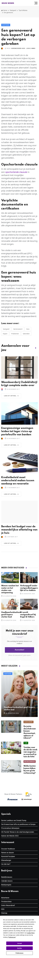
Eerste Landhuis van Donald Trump (13, 820)
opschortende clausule (16, 172)
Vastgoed (13, 10)
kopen (5, 334)
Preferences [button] (11, 937)
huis (27, 329)
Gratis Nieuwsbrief (8, 905)
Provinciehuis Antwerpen (10, 828)
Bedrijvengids (6, 885)
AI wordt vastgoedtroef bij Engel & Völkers (28, 614)
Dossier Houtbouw (8, 849)
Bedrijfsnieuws (6, 877)
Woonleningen (29, 761)
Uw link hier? (5, 864)
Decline (19, 948)
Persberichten (6, 902)
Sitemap (4, 913)
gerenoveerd (17, 329)
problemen (15, 334)
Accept (19, 943)
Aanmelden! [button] (19, 650)
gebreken (26, 334)
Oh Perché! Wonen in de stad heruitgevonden (17, 832)
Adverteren (5, 898)
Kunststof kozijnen (8, 856)
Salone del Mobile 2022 (10, 836)
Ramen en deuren (7, 853)
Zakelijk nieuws (6, 881)
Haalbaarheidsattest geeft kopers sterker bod (10, 614)
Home (5, 10)
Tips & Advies (23, 10)
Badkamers (28, 722)
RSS (2, 909)
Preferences (19, 953)
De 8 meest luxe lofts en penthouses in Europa (18, 824)
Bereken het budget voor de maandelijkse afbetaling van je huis (19, 529)
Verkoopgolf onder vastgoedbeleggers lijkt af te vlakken (29, 588)
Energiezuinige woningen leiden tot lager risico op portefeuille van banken (17, 431)
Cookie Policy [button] (31, 933)
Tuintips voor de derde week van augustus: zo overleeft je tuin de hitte (30, 752)
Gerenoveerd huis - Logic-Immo (23, 48)
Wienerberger (6, 860)
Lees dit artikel (10, 396)
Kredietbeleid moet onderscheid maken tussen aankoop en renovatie (17, 480)
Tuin (25, 743)
